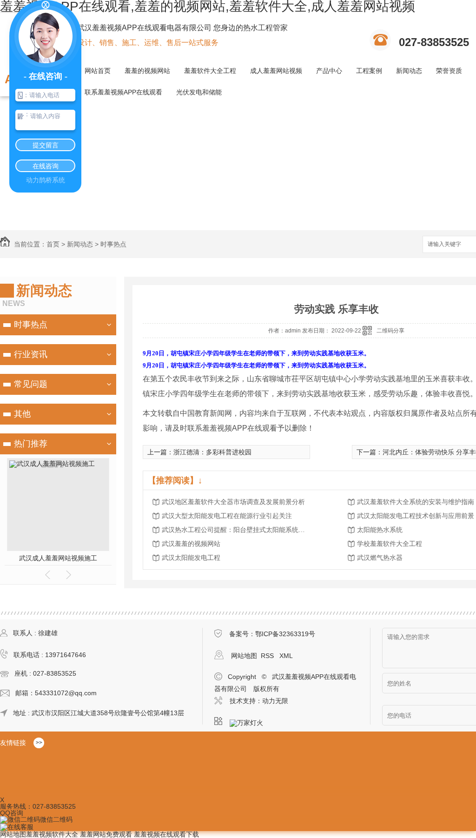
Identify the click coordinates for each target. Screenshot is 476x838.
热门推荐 (30, 443)
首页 (53, 244)
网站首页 (98, 70)
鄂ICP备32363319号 (285, 634)
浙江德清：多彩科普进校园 (212, 452)
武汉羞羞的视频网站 (191, 543)
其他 (22, 414)
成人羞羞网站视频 (276, 70)
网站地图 (244, 655)
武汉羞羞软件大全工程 (79, 558)
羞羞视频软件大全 (52, 834)
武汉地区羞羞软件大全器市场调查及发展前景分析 (233, 501)
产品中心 (329, 70)
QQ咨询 (11, 813)
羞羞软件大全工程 (210, 70)
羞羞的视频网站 (147, 70)
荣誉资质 (449, 70)
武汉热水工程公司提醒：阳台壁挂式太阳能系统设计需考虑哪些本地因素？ (236, 529)
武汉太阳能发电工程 (191, 557)
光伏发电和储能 (199, 92)
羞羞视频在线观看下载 (166, 834)
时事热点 (113, 244)
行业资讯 (30, 354)
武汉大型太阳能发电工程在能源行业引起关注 (227, 515)
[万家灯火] (249, 721)
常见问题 (30, 384)
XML (286, 655)
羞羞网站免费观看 (106, 834)
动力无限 (275, 701)
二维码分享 (390, 330)
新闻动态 (409, 70)
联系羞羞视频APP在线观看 (123, 92)
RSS (268, 655)
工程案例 (369, 70)
